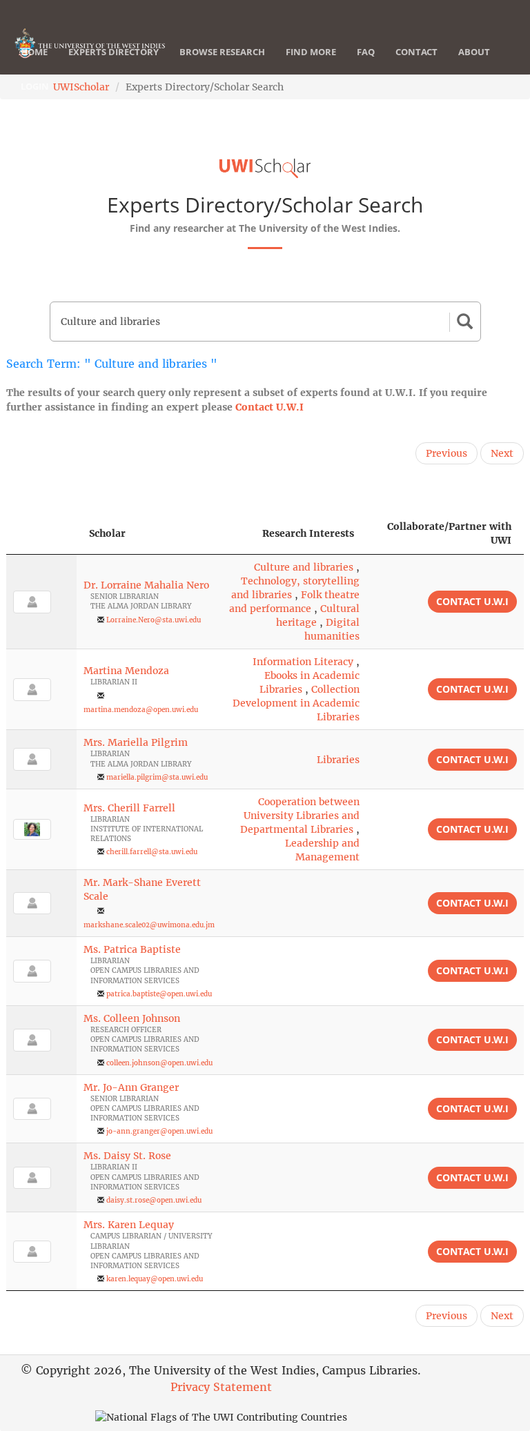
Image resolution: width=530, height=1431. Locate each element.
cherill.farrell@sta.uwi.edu (151, 851)
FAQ (366, 52)
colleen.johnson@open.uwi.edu (159, 1062)
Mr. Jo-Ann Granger (131, 1087)
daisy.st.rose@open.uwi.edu (154, 1200)
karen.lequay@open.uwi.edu (154, 1278)
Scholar (107, 533)
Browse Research (222, 52)
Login (35, 86)
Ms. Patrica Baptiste (132, 949)
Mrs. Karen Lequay (129, 1224)
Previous (446, 453)
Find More (311, 52)
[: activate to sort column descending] (41, 534)
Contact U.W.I (269, 407)
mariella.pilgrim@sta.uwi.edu (157, 777)
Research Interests (308, 533)
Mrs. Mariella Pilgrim (136, 742)
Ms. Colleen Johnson (132, 1018)
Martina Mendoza (126, 670)
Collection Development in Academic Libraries (296, 703)
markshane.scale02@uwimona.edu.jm (149, 924)
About (474, 52)
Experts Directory (113, 52)
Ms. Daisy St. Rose (127, 1155)
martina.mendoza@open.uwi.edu (141, 709)
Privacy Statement (221, 1387)
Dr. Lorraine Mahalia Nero (146, 585)
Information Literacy (303, 661)
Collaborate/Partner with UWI (449, 533)
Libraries (338, 759)
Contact (416, 52)
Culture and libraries (303, 567)
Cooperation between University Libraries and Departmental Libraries (300, 816)
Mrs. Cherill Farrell (129, 808)
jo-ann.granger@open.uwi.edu (159, 1131)
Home (34, 52)
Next (502, 453)
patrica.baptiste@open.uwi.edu (159, 993)
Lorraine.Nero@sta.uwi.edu (153, 619)
